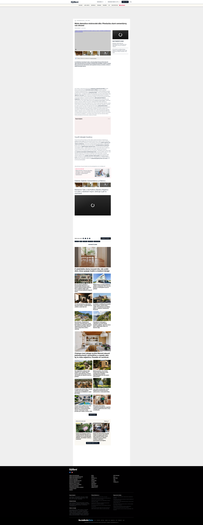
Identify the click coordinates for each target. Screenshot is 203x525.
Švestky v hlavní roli (80, 509)
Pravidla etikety (71, 496)
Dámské (106, 520)
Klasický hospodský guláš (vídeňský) (77, 513)
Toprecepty (116, 482)
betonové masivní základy (100, 100)
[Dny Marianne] (122, 5)
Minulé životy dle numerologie (80, 502)
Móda (92, 475)
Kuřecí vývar (74, 511)
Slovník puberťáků (77, 496)
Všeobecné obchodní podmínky (76, 487)
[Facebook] (70, 472)
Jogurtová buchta (79, 511)
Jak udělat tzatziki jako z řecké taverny (75, 512)
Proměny (105, 5)
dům (81, 241)
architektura (97, 241)
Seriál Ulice (78, 503)
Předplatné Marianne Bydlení (76, 476)
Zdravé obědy (80, 498)
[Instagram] (72, 472)
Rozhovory (93, 480)
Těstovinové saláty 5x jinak (84, 514)
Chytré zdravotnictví (84, 503)
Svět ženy (115, 478)
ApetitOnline (116, 475)
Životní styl (94, 478)
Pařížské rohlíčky (85, 511)
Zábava (92, 479)
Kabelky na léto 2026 (78, 504)
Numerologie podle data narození (80, 497)
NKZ (109, 520)
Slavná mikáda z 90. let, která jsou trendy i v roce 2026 (99, 496)
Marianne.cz (100, 1)
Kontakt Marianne (73, 479)
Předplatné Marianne (74, 475)
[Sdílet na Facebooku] (83, 238)
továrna (85, 241)
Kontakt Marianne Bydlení (75, 480)
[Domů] (74, 2)
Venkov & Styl (94, 487)
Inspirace (93, 5)
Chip (114, 479)
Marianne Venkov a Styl (113, 1)
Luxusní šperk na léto (73, 505)
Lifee (114, 480)
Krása (92, 476)
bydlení (76, 241)
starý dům (90, 241)
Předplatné (125, 1)
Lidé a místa (86, 5)
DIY (109, 5)
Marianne (98, 520)
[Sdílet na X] (85, 238)
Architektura (115, 5)
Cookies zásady (72, 488)
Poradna (99, 5)
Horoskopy (93, 483)
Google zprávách (93, 58)
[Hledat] (131, 2)
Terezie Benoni (77, 28)
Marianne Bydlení (80, 20)
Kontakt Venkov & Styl (74, 482)
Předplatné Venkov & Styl (75, 478)
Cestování (73, 497)
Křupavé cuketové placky (73, 509)
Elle (114, 476)
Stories (93, 482)
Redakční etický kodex (74, 483)
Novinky (81, 5)
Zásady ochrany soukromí (75, 484)
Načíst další (93, 414)
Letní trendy (75, 498)
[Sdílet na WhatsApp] (89, 238)
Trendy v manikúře (72, 502)
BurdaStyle (113, 520)
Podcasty (93, 484)
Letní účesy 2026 (84, 504)
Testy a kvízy (82, 496)
